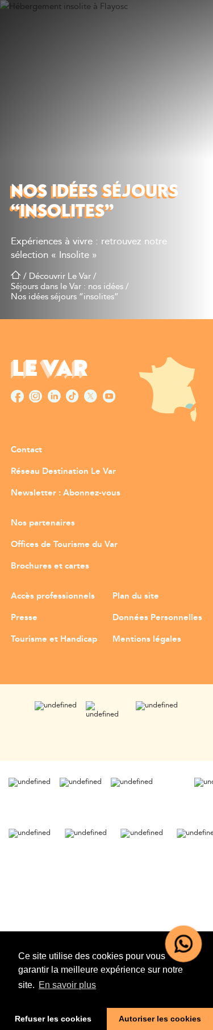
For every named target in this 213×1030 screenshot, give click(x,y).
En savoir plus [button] (67, 985)
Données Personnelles (157, 617)
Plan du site (135, 596)
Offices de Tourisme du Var (64, 544)
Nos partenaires (43, 522)
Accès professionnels (53, 596)
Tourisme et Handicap (54, 639)
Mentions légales (146, 639)
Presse (24, 617)
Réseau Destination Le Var (63, 471)
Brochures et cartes (50, 566)
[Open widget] (183, 944)
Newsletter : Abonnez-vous (65, 492)
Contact (26, 449)
